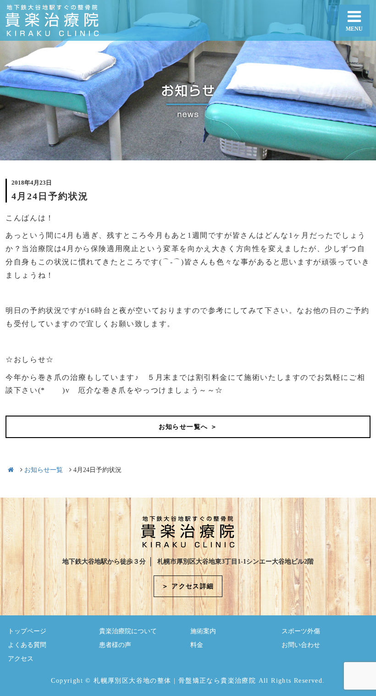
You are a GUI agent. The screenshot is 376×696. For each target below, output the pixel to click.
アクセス (20, 658)
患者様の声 (115, 644)
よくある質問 (27, 644)
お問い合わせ (301, 644)
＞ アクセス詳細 (188, 586)
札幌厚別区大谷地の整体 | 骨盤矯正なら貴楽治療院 (175, 680)
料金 (196, 644)
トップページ (27, 631)
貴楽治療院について (128, 631)
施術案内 (203, 631)
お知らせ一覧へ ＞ (188, 426)
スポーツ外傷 (301, 631)
